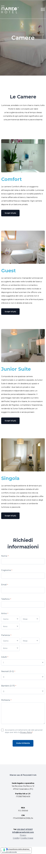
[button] (43, 9)
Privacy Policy (26, 732)
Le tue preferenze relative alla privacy (18, 849)
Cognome (6, 570)
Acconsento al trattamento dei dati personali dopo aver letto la (24, 731)
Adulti (4, 657)
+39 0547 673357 (25, 829)
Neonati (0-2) (8, 671)
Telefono (6, 599)
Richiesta (6, 700)
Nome (4, 556)
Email (4, 584)
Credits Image (27, 838)
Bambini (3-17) (8, 686)
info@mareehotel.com (23, 832)
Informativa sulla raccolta (9, 852)
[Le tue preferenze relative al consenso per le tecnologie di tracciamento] (4, 850)
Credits (16, 838)
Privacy (23, 835)
